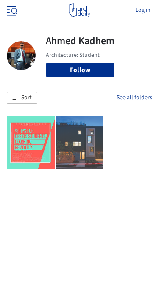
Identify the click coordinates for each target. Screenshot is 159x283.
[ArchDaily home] (79, 10)
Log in (143, 10)
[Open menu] (11, 10)
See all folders (134, 97)
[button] (22, 98)
